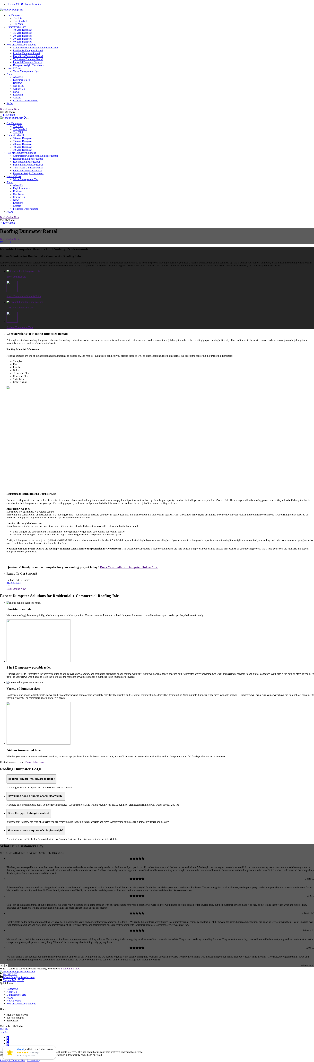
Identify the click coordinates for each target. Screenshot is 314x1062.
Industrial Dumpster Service (27, 62)
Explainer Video (21, 79)
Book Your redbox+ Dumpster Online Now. (129, 567)
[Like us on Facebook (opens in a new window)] (8, 1037)
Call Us (4, 1029)
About (10, 74)
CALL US (5, 242)
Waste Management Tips (25, 71)
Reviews (17, 82)
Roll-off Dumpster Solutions (21, 44)
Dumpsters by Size (16, 27)
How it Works (14, 68)
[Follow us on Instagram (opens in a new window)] (8, 1046)
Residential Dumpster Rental (28, 50)
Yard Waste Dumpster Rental (28, 59)
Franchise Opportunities (25, 100)
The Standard (20, 21)
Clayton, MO (13, 4)
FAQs (10, 103)
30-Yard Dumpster (22, 38)
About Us (18, 77)
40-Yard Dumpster (22, 41)
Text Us (4, 1032)
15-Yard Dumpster (22, 32)
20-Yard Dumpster (22, 35)
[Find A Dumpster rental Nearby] (25, 117)
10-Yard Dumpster (22, 29)
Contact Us (19, 88)
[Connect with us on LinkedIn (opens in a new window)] (8, 1043)
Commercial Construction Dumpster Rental (35, 47)
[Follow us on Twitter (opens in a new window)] (8, 1040)
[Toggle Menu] (27, 118)
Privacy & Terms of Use (12, 1060)
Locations (18, 94)
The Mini (18, 24)
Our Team (18, 85)
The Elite (18, 18)
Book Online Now (9, 109)
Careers (17, 97)
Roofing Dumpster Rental (26, 53)
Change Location (32, 4)
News (16, 91)
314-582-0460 (7, 114)
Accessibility (33, 1060)
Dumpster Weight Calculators (28, 65)
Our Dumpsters (14, 15)
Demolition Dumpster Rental (28, 56)
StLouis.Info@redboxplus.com (19, 977)
